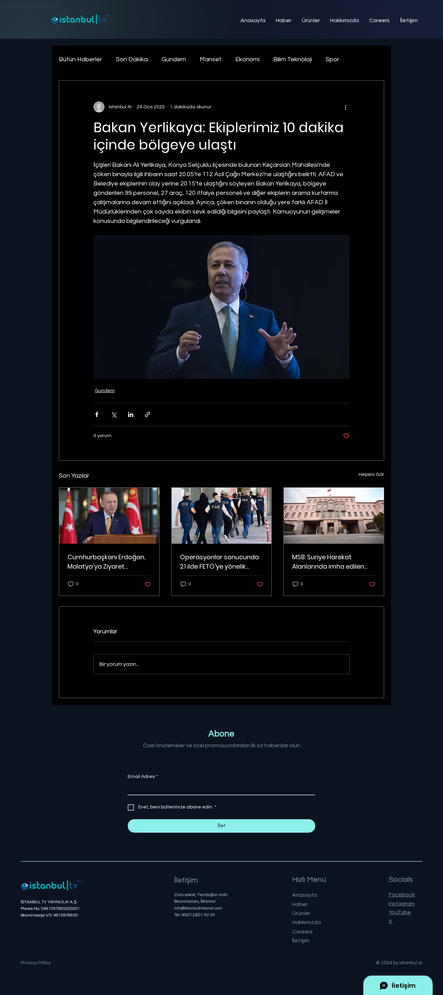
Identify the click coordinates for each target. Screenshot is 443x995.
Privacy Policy (36, 962)
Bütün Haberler (80, 59)
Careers (302, 931)
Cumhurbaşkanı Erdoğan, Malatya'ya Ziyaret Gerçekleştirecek (106, 562)
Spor (332, 59)
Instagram (402, 903)
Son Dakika (132, 59)
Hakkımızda (306, 922)
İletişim (301, 940)
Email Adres (143, 776)
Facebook (402, 894)
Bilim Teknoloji (292, 59)
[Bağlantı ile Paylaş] (147, 414)
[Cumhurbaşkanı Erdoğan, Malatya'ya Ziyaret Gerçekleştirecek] (109, 516)
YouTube (400, 912)
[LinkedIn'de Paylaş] (130, 414)
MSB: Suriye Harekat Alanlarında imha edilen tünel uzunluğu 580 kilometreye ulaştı (328, 562)
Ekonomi (247, 59)
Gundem (174, 59)
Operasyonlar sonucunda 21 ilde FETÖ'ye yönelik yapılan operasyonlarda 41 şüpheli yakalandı (220, 562)
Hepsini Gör (371, 474)
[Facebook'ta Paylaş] (96, 414)
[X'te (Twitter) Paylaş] (113, 414)
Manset (211, 59)
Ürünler (301, 913)
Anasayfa (304, 895)
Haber (300, 904)
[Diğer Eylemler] (345, 107)
